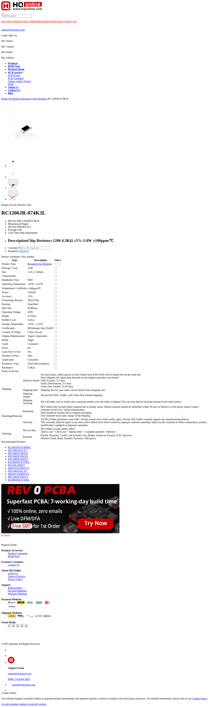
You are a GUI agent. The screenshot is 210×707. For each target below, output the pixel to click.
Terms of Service (16, 576)
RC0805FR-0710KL (19, 479)
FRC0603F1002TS (18, 459)
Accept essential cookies (14, 704)
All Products (15, 98)
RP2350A (6, 21)
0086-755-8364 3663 (19, 679)
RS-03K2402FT (16, 465)
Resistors (27, 98)
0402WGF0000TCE (18, 474)
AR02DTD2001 (49, 21)
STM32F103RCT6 (22, 21)
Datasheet (24, 251)
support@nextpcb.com (13, 29)
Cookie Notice (199, 698)
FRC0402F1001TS (18, 476)
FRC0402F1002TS (18, 456)
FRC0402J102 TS (17, 471)
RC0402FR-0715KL (19, 462)
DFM (11, 84)
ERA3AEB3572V (67, 21)
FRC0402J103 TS (17, 450)
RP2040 (36, 21)
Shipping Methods (17, 593)
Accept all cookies (36, 704)
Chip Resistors (40, 98)
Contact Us (14, 564)
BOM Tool (13, 556)
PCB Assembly (16, 78)
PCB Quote (14, 75)
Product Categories (18, 553)
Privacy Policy (15, 579)
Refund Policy (15, 587)
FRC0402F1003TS (18, 453)
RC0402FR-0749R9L (19, 447)
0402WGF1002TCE (18, 468)
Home (4, 98)
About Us (13, 573)
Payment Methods (17, 590)
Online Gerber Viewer (19, 81)
